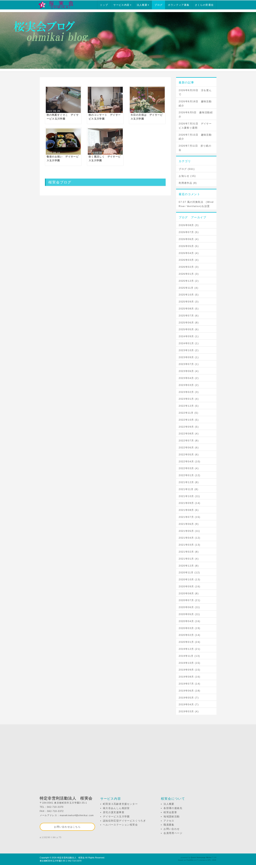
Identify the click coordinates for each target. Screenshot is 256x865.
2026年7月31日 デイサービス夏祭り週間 (195, 125)
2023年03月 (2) (189, 385)
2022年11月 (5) (188, 412)
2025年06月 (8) (189, 322)
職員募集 (169, 824)
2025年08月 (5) (189, 308)
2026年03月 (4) (189, 259)
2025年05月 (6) (189, 329)
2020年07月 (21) (189, 600)
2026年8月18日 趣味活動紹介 (195, 103)
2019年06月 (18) (189, 690)
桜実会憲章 (170, 812)
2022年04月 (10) (189, 461)
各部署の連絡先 (173, 808)
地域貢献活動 (172, 816)
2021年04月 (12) (189, 537)
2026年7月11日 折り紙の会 (195, 147)
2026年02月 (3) (189, 266)
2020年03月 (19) (189, 628)
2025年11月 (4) (188, 287)
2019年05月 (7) (189, 697)
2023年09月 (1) (189, 357)
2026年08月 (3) (189, 225)
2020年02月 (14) (189, 635)
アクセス (169, 820)
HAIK (214, 860)
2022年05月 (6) (189, 454)
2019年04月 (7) (189, 704)
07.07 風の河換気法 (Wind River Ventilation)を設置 (196, 204)
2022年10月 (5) (189, 419)
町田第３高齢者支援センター (120, 804)
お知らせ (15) (187, 176)
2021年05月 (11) (189, 531)
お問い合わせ (172, 828)
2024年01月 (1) (189, 343)
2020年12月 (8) (189, 565)
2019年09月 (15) (189, 669)
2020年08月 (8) (189, 593)
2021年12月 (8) (189, 482)
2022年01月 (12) (189, 475)
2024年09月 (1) (189, 336)
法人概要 (142, 4)
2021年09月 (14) (189, 503)
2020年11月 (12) (189, 572)
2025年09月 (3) (189, 301)
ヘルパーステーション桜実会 (120, 824)
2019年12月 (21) (189, 649)
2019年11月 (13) (189, 656)
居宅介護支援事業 (113, 812)
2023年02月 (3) (189, 392)
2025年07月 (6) (189, 315)
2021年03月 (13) (189, 544)
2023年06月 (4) (189, 371)
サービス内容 (121, 4)
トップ (104, 4)
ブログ (158, 4)
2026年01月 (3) (189, 273)
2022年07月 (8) (189, 440)
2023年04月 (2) (189, 378)
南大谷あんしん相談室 (116, 808)
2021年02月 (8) (189, 551)
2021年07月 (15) (189, 517)
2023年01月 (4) (189, 398)
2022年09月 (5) (189, 426)
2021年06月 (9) (189, 524)
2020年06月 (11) (189, 607)
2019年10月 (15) (189, 662)
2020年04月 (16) (189, 621)
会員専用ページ (173, 833)
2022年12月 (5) (189, 405)
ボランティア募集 (178, 4)
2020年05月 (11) (189, 614)
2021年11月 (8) (188, 489)
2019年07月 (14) (189, 683)
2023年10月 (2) (189, 350)
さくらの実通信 (204, 4)
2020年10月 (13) (189, 579)
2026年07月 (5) (189, 232)
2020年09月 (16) (189, 586)
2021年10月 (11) (189, 496)
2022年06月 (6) (189, 447)
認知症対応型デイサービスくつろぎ (124, 820)
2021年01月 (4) (189, 558)
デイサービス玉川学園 (116, 816)
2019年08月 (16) (189, 676)
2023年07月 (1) (189, 364)
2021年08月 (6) (189, 510)
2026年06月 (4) (189, 239)
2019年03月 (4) (189, 711)
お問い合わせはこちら (67, 826)
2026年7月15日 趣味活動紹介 (195, 136)
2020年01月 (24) (189, 642)
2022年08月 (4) (189, 433)
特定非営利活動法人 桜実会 (71, 857)
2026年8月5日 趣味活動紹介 (196, 114)
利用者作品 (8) (188, 183)
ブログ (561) (187, 169)
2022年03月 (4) (189, 468)
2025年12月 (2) (189, 280)
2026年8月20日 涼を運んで (195, 92)
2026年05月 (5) (189, 246)
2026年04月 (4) (189, 253)
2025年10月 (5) (189, 294)
